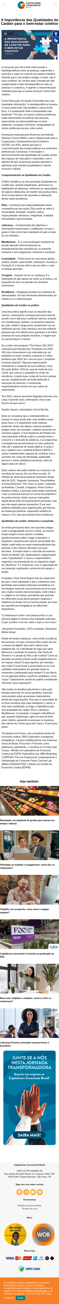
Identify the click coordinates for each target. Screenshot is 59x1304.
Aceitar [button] (20, 1298)
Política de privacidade (29, 1205)
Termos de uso (29, 1208)
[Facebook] (40, 1192)
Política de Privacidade (36, 1291)
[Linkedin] (19, 1192)
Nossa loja (29, 1251)
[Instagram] (26, 1192)
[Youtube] (33, 1192)
